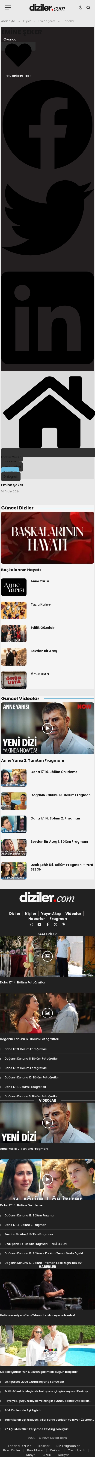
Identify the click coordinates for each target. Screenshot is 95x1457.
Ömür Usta (40, 674)
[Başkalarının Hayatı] (47, 538)
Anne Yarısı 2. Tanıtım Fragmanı (32, 760)
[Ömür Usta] (14, 680)
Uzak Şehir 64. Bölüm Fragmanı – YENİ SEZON (36, 1244)
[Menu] (8, 7)
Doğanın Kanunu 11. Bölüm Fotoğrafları (31, 1058)
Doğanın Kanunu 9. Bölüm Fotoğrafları (31, 1096)
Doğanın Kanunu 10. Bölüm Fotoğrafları (32, 1077)
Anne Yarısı (40, 581)
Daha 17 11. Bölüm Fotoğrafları (25, 1087)
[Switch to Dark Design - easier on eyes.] (80, 8)
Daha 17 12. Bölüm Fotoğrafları (26, 1068)
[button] (47, 125)
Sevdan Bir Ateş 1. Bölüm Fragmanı (59, 841)
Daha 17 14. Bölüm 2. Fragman (55, 818)
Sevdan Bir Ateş (44, 651)
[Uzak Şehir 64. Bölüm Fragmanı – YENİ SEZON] (14, 870)
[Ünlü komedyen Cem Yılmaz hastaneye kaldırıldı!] (47, 1289)
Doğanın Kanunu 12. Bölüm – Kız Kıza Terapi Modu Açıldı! (44, 1253)
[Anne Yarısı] (14, 587)
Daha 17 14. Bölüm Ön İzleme (54, 772)
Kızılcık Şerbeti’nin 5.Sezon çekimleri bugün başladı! (39, 1372)
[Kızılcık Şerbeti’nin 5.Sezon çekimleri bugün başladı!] (47, 1345)
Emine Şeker (21, 32)
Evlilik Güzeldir (43, 627)
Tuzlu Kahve (41, 604)
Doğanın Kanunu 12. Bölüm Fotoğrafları (29, 1039)
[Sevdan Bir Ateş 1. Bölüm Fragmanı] (14, 847)
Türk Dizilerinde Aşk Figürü (23, 1410)
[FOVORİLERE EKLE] (18, 46)
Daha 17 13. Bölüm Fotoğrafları (26, 1049)
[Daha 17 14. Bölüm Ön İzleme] (14, 778)
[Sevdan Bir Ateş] (14, 657)
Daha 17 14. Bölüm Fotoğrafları (23, 982)
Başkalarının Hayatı (21, 569)
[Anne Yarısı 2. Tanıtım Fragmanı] (47, 728)
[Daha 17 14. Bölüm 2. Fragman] (14, 824)
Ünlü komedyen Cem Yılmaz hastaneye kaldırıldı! (37, 1315)
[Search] (88, 7)
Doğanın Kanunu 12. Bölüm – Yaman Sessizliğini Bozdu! (43, 1263)
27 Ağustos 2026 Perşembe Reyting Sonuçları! (37, 1429)
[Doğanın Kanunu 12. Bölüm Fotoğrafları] (47, 1013)
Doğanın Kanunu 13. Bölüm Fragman (61, 795)
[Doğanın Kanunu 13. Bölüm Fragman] (14, 801)
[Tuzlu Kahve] (14, 610)
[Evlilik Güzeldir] (14, 633)
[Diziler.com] (47, 7)
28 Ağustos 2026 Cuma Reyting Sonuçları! (34, 1382)
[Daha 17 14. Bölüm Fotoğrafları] (47, 956)
